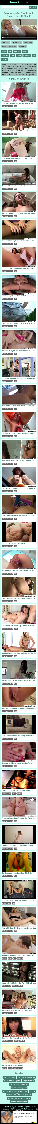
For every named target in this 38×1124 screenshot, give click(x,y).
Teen (19, 55)
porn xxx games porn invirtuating (19, 1098)
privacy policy (23, 1106)
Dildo (13, 55)
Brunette (17, 51)
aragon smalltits (28, 1081)
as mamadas (11, 1095)
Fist (10, 51)
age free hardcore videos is (19, 1084)
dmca (21, 1108)
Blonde (4, 59)
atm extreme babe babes (26, 1077)
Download (22, 46)
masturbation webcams (19, 1102)
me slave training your (19, 1088)
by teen (32, 1091)
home (4, 1106)
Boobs (25, 51)
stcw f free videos (9, 1077)
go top (26, 1108)
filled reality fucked (24, 1095)
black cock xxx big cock (12, 1081)
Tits (34, 55)
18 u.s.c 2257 (11, 1106)
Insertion (5, 55)
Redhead (26, 55)
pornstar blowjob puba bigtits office (15, 1091)
